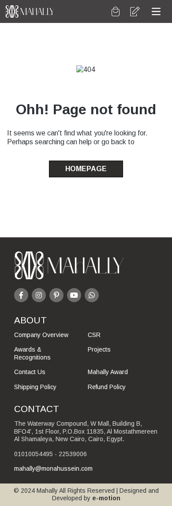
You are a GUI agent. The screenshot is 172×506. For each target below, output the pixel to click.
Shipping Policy (35, 386)
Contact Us (29, 371)
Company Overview (41, 334)
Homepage (86, 168)
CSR (94, 334)
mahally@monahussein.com (53, 468)
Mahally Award (108, 371)
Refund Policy (107, 386)
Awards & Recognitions (32, 353)
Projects (99, 349)
